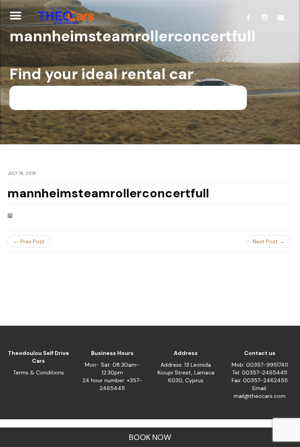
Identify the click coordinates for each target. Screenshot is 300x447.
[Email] (280, 17)
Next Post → (269, 241)
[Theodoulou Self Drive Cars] (63, 17)
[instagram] (264, 17)
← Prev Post (29, 241)
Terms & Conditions (38, 372)
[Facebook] (248, 17)
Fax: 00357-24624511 (260, 380)
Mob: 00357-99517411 (260, 364)
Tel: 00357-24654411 (259, 372)
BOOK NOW (150, 437)
